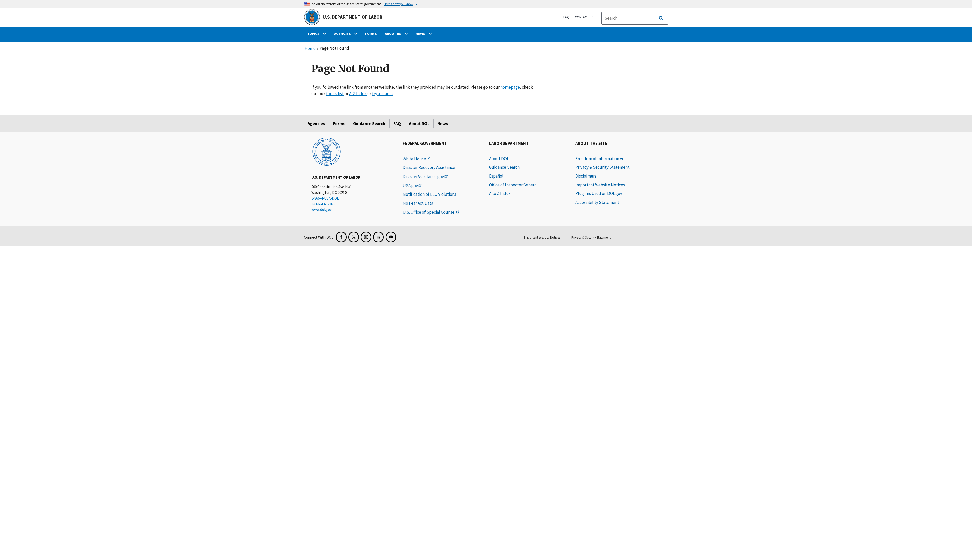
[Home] (326, 151)
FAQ (566, 17)
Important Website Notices (600, 185)
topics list (335, 93)
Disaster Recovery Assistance (429, 167)
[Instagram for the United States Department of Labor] (366, 237)
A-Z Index (358, 93)
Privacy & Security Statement (602, 167)
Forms (339, 123)
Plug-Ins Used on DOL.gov (598, 193)
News (442, 123)
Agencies (316, 123)
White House (414, 159)
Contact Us (584, 17)
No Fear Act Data (418, 203)
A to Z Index (500, 193)
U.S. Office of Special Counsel (429, 212)
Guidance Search (369, 123)
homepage (510, 87)
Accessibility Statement (597, 202)
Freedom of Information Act (600, 158)
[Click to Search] (661, 18)
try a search (382, 93)
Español (496, 176)
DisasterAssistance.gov (423, 176)
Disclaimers (585, 176)
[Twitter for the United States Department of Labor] (353, 237)
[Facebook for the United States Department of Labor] (341, 237)
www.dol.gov (321, 209)
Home (310, 48)
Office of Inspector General (513, 185)
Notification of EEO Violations (429, 194)
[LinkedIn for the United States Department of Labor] (378, 237)
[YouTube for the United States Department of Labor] (391, 237)
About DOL (419, 123)
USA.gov (410, 185)
